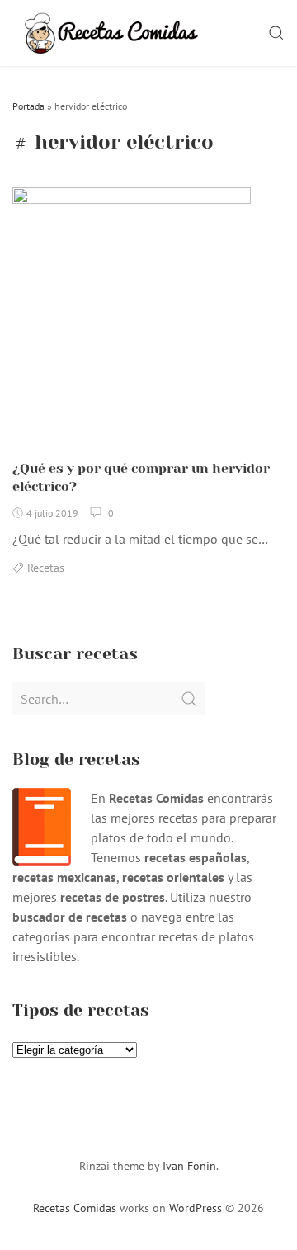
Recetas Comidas (74, 1207)
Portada (28, 106)
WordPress (195, 1207)
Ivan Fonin (189, 1165)
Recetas (45, 567)
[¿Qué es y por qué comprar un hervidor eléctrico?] (131, 317)
